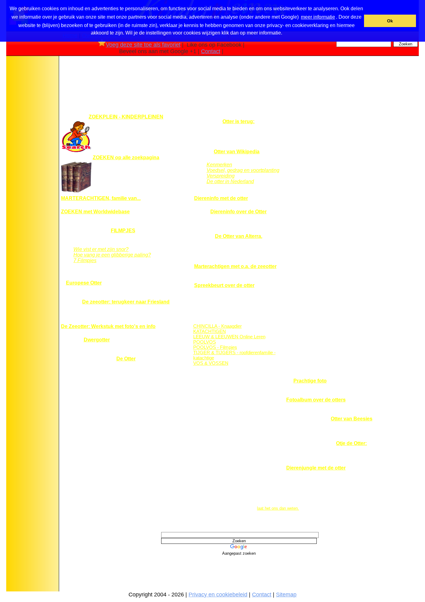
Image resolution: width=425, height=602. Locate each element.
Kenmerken (219, 164)
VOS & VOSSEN (210, 363)
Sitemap (286, 594)
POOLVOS (204, 342)
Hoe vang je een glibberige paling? (112, 254)
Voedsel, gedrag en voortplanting (243, 170)
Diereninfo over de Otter (238, 211)
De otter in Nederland (230, 181)
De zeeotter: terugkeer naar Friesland (126, 301)
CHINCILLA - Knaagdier (217, 326)
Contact (210, 51)
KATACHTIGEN (209, 331)
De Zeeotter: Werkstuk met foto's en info (108, 326)
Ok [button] (390, 20)
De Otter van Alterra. (238, 236)
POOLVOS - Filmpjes (215, 347)
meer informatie (318, 17)
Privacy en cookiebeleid (218, 594)
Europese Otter (84, 282)
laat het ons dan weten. (278, 508)
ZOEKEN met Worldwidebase (95, 211)
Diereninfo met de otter (221, 198)
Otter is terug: (238, 121)
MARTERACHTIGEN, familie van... (101, 198)
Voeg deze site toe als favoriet (143, 45)
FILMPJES (123, 230)
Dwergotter (97, 339)
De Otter (126, 358)
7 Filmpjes (84, 260)
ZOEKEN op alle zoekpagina (126, 157)
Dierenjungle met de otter (316, 467)
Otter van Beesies (351, 418)
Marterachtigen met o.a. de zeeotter (235, 266)
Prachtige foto (310, 380)
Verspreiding (221, 175)
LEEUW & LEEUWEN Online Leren (229, 336)
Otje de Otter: (351, 443)
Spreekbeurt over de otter (224, 285)
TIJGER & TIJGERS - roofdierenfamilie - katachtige (234, 355)
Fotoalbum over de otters (316, 399)
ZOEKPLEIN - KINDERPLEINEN (126, 116)
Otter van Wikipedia (236, 151)
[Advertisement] (32, 155)
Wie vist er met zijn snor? (100, 249)
